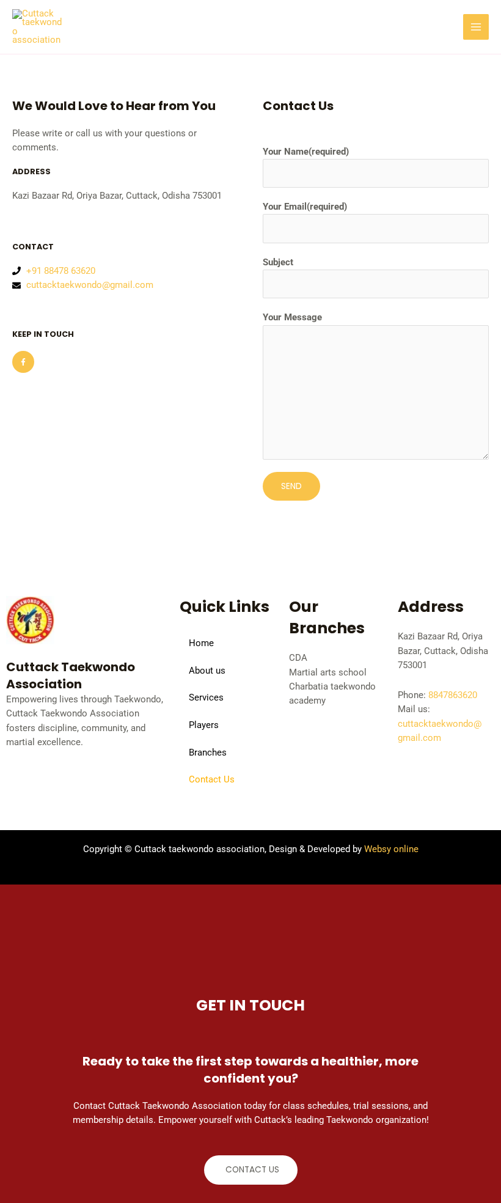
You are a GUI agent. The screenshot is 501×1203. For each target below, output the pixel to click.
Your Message (292, 317)
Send (291, 486)
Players (204, 724)
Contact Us (212, 779)
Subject (278, 262)
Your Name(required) (306, 151)
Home (201, 643)
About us (207, 670)
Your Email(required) (305, 206)
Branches (208, 752)
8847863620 (452, 695)
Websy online (391, 849)
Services (206, 697)
